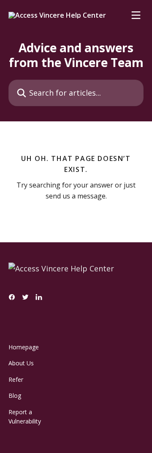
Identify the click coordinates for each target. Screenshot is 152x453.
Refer (15, 379)
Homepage (23, 347)
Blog (14, 395)
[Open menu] (136, 15)
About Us (21, 363)
